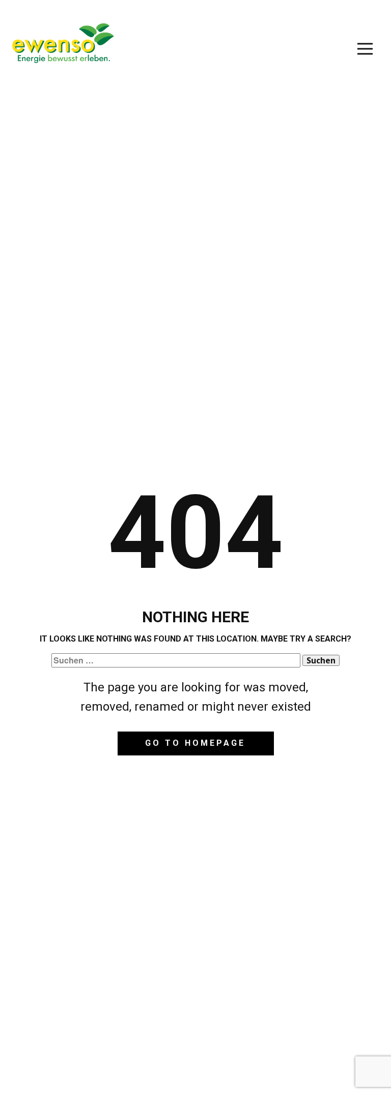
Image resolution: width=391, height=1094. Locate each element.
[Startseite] (63, 43)
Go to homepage (195, 743)
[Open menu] (365, 49)
